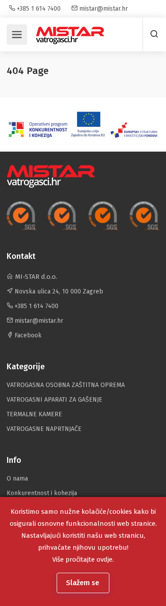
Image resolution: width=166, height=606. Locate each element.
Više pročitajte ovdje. (83, 559)
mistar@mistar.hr (102, 8)
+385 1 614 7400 (38, 8)
